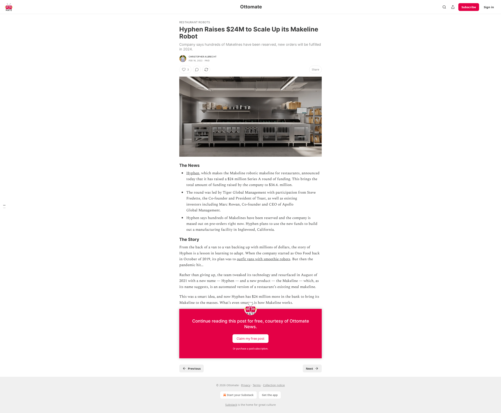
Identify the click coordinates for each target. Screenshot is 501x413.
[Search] (444, 7)
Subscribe (468, 7)
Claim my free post (250, 338)
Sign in (489, 7)
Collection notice (274, 385)
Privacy (245, 385)
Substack (231, 405)
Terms (257, 385)
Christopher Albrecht (202, 56)
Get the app (270, 395)
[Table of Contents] (4, 206)
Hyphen (192, 173)
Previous (194, 368)
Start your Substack (240, 395)
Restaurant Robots (194, 22)
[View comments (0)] (197, 69)
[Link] (174, 165)
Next (309, 368)
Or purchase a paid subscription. (250, 348)
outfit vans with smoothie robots (263, 259)
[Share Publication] (453, 7)
